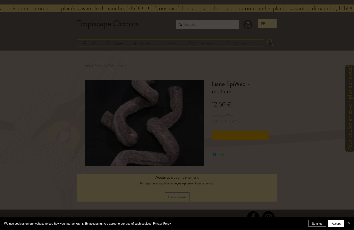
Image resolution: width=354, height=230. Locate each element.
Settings (317, 223)
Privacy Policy (162, 223)
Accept (336, 223)
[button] (254, 80)
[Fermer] (349, 223)
